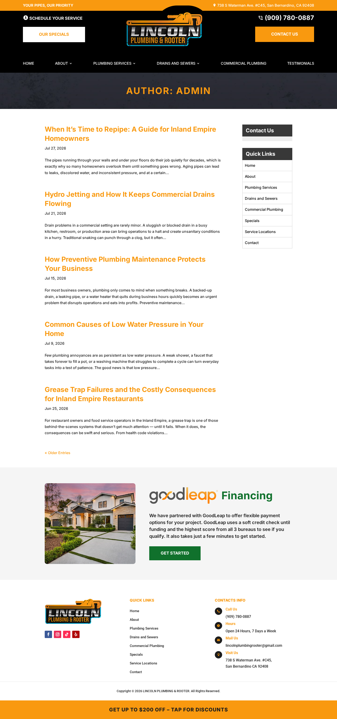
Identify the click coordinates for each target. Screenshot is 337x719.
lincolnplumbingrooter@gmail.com (254, 645)
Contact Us (284, 34)
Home (28, 64)
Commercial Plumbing (243, 64)
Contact (252, 242)
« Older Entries (57, 452)
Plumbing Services (112, 64)
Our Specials (54, 34)
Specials (252, 220)
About (61, 64)
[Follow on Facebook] (48, 634)
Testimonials (300, 64)
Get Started (175, 553)
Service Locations (260, 231)
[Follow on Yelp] (76, 634)
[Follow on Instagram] (57, 634)
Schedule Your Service (55, 18)
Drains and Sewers (176, 64)
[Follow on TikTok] (66, 634)
